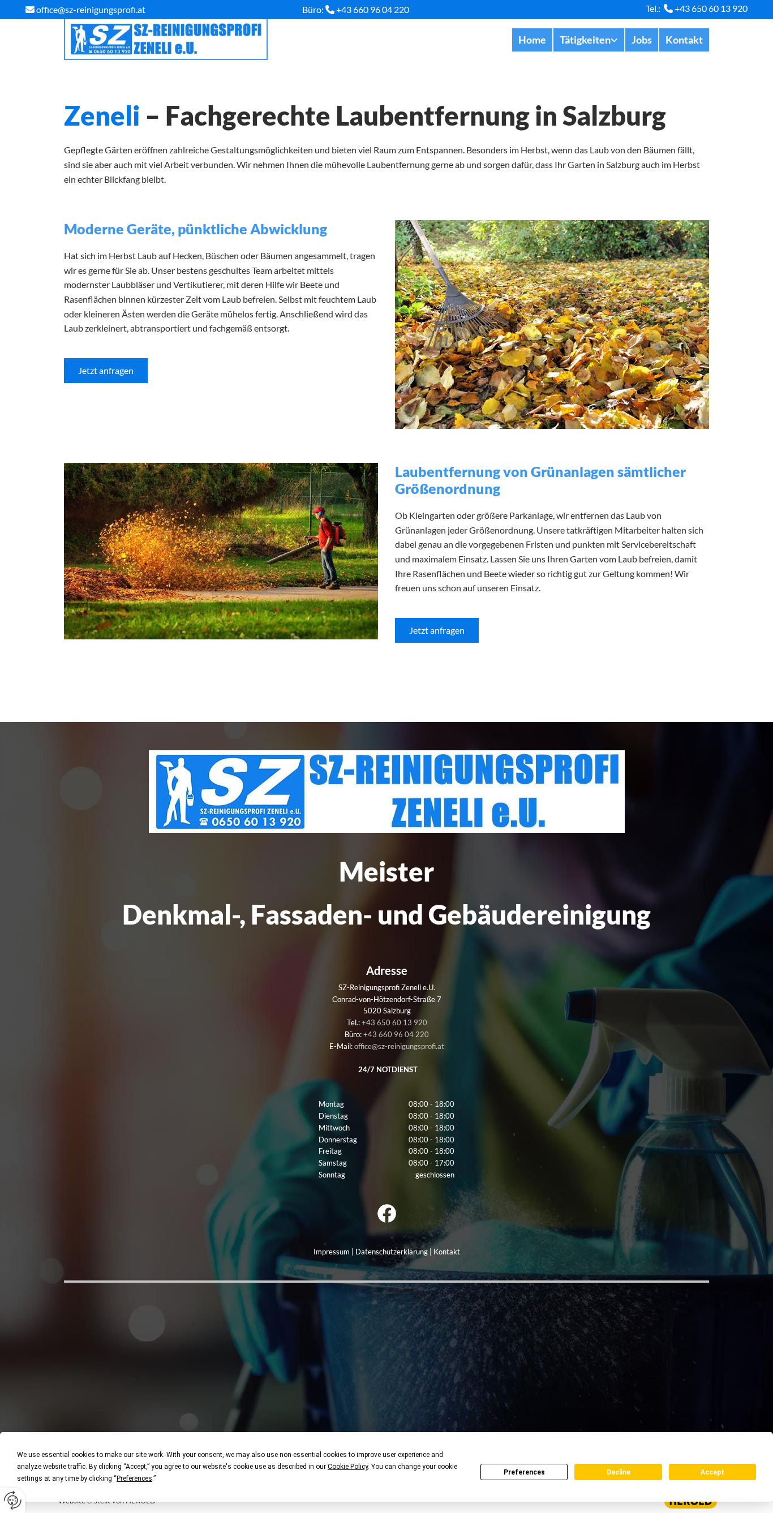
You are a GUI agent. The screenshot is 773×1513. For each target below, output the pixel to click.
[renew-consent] (12, 1500)
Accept (712, 1472)
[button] (106, 370)
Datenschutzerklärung (391, 1251)
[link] (588, 39)
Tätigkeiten (585, 39)
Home (532, 39)
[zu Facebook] (386, 1213)
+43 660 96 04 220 (372, 9)
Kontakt (684, 39)
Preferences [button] (134, 1478)
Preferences (524, 1472)
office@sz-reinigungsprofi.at (90, 9)
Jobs (642, 39)
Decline (618, 1472)
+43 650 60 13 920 (711, 8)
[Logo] (166, 39)
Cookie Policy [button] (348, 1467)
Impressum (332, 1251)
